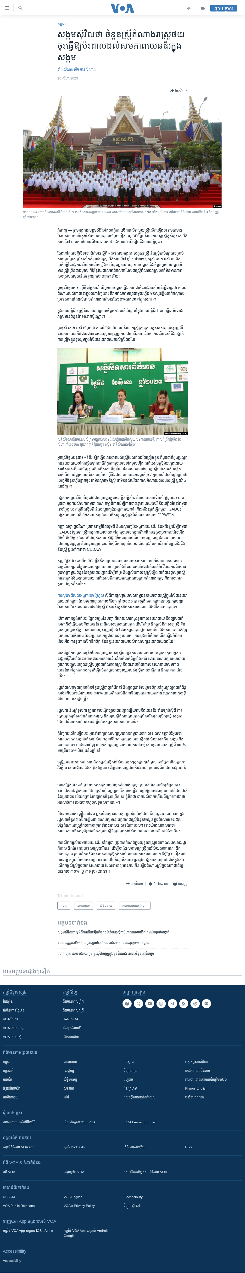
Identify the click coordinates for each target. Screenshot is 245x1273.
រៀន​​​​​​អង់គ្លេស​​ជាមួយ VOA (79, 1122)
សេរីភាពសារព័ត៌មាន (197, 1071)
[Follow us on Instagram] (161, 1003)
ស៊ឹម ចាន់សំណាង (85, 69)
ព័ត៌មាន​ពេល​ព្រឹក (73, 1001)
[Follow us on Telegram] (172, 1003)
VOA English (73, 1197)
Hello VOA (70, 1019)
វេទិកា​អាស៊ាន (71, 1037)
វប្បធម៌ (128, 1079)
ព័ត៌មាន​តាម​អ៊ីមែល (136, 1147)
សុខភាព (69, 1088)
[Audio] (188, 8)
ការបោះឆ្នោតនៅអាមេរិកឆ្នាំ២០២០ (206, 1079)
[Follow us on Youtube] (149, 1003)
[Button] (179, 91)
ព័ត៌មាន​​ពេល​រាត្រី (73, 1010)
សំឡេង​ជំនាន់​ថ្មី (72, 1028)
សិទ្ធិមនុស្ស (70, 1079)
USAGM (9, 1197)
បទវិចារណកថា (194, 1097)
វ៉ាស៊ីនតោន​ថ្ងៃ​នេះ (13, 1010)
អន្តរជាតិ (8, 1071)
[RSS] (183, 1003)
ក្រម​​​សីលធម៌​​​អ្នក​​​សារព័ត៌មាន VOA (145, 1172)
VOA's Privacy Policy (79, 1206)
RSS (188, 1147)
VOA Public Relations (19, 1206)
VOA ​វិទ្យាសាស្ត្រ (13, 1028)
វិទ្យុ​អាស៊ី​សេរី (132, 1206)
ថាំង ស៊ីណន (65, 69)
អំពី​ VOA (9, 1172)
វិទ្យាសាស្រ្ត (131, 1071)
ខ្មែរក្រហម (130, 1088)
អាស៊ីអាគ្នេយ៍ (10, 1097)
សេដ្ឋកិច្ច (69, 1071)
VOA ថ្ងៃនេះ (10, 1019)
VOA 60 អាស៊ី (12, 1037)
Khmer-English (196, 1088)
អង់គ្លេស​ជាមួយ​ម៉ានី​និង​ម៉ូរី (18, 1122)
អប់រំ (66, 1097)
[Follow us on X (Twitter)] (138, 1003)
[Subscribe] (206, 1003)
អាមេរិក (7, 1079)
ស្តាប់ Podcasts (74, 1147)
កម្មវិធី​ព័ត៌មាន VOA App (18, 1147)
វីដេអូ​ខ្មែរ (8, 1001)
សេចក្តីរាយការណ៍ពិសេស (140, 1097)
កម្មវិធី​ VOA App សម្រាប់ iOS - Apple (28, 1231)
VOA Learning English (140, 1122)
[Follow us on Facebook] (127, 1003)
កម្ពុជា (61, 24)
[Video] (203, 8)
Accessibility (133, 1197)
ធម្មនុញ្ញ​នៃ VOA (74, 1172)
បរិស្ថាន (129, 1062)
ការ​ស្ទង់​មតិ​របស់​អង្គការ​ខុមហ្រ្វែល (81, 595)
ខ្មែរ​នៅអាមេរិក (11, 1088)
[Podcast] (195, 1003)
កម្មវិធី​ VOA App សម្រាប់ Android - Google (87, 1233)
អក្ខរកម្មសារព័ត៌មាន (197, 1062)
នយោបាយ (70, 1062)
